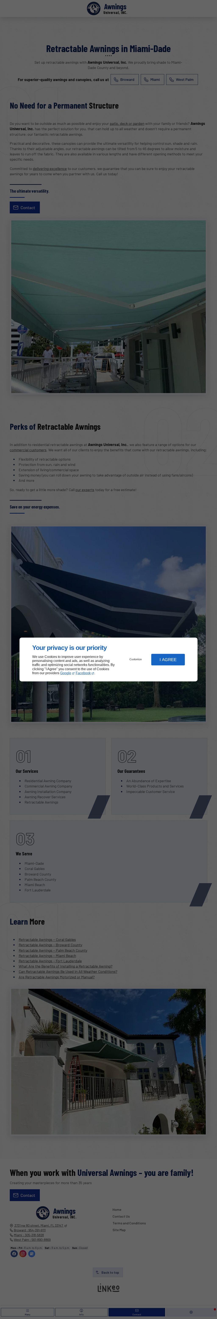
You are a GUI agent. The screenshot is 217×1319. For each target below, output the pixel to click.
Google (65, 673)
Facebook (83, 673)
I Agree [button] (168, 659)
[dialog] (108, 659)
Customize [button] (135, 659)
